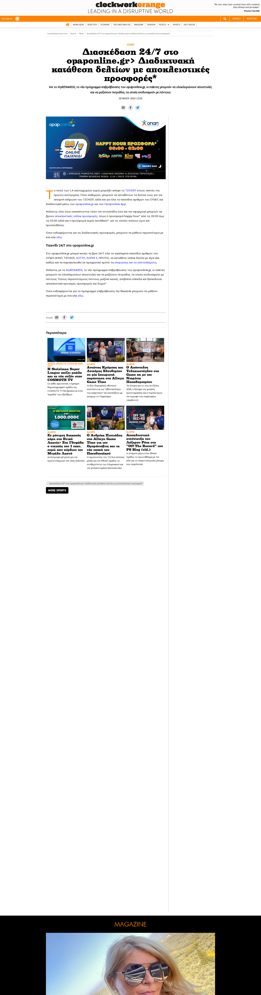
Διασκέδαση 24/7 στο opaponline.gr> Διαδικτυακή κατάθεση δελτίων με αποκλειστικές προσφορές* (96, 483)
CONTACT (236, 18)
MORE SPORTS (57, 490)
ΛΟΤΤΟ (80, 258)
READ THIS (92, 24)
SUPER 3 (92, 258)
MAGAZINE (138, 24)
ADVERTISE (252, 18)
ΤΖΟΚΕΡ (130, 190)
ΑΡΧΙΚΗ (67, 24)
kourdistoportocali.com (57, 33)
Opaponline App (115, 204)
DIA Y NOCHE (189, 24)
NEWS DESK (78, 24)
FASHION (151, 24)
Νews (81, 33)
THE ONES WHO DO (121, 24)
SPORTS (176, 24)
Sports (73, 33)
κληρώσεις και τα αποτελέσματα (135, 262)
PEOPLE (162, 24)
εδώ (59, 237)
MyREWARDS (74, 270)
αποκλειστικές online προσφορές (76, 216)
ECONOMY (105, 24)
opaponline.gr (84, 204)
